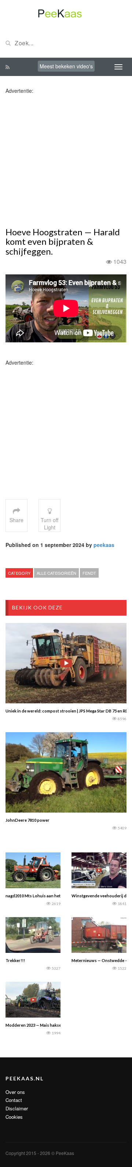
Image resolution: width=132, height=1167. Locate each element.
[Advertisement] (66, 160)
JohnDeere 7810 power (28, 820)
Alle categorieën (56, 573)
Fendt (89, 573)
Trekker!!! (15, 960)
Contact (14, 1099)
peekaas (104, 544)
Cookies (14, 1116)
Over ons (15, 1091)
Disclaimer (17, 1108)
